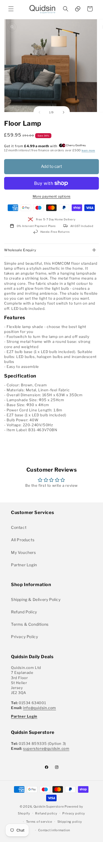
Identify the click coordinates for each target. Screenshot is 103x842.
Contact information (54, 830)
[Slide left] (40, 112)
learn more (88, 150)
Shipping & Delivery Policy (36, 599)
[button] (11, 9)
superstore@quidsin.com (46, 748)
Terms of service (39, 822)
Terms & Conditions (30, 624)
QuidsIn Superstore (49, 806)
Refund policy (46, 813)
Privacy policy (73, 813)
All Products (22, 539)
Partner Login (24, 564)
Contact (18, 527)
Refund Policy (24, 611)
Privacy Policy (24, 636)
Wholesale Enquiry (20, 250)
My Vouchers (23, 552)
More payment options (52, 196)
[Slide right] (64, 112)
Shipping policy (69, 822)
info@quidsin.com (39, 708)
